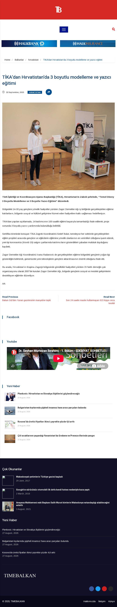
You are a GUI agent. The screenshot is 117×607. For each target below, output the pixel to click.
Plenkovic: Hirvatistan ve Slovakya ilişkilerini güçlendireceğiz (49, 393)
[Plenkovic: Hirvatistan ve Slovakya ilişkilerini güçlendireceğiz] (10, 397)
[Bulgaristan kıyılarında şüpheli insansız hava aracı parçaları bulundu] (10, 411)
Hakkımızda (89, 601)
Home (7, 60)
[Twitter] (98, 588)
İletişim (101, 601)
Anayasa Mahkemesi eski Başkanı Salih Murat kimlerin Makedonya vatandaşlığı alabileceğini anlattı (63, 504)
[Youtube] (104, 588)
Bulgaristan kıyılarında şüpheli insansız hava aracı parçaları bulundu (52, 407)
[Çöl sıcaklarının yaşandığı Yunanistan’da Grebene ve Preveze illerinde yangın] (10, 439)
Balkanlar (19, 60)
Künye (111, 601)
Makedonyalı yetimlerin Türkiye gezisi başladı (39, 476)
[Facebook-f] (91, 588)
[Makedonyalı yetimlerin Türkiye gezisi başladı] (8, 481)
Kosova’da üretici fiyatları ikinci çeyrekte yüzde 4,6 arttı (46, 421)
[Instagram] (110, 588)
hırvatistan (33, 60)
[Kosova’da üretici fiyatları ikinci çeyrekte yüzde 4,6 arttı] (10, 425)
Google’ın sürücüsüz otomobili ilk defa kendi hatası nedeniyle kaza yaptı (53, 489)
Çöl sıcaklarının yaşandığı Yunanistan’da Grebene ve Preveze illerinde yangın (56, 435)
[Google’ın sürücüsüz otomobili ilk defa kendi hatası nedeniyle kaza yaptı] (8, 494)
